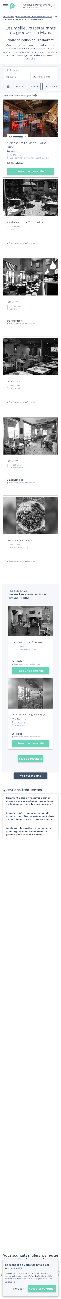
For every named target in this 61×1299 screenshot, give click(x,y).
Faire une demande (30, 171)
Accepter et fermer (42, 1288)
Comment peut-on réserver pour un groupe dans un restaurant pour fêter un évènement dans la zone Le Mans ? (29, 801)
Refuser (18, 1288)
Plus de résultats (30, 758)
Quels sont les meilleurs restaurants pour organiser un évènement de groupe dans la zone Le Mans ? (28, 831)
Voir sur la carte (30, 775)
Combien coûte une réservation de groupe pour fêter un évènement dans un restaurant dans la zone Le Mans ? (30, 816)
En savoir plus (11, 1282)
